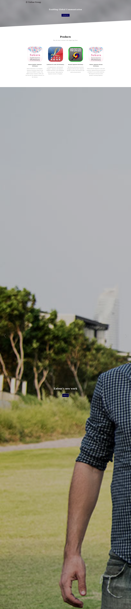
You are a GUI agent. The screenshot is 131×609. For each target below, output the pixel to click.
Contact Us (65, 15)
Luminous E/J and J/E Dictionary (55, 64)
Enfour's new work (65, 388)
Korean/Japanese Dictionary (75, 64)
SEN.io (65, 395)
